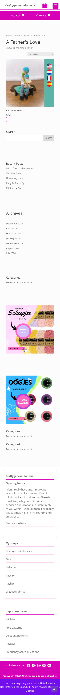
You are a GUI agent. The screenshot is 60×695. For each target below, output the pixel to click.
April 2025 (11, 228)
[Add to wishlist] (12, 119)
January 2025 (13, 238)
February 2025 (13, 233)
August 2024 (12, 248)
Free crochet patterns (17, 282)
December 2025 (14, 223)
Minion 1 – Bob (14, 188)
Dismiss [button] (30, 690)
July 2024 (11, 253)
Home (9, 35)
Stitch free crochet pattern (20, 168)
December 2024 (14, 243)
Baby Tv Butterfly (15, 183)
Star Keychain (13, 173)
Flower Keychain (15, 178)
